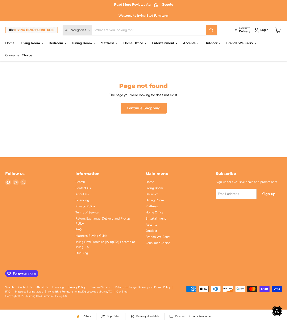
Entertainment (163, 43)
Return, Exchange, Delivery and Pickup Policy (142, 287)
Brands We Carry (240, 43)
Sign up (268, 193)
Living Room (31, 43)
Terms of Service (87, 212)
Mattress (108, 43)
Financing (82, 200)
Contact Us (83, 188)
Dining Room (82, 43)
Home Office (133, 43)
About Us (82, 194)
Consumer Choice (18, 55)
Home (9, 43)
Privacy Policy (85, 206)
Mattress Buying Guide (91, 236)
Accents (189, 43)
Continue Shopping (144, 108)
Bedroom (56, 43)
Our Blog (81, 253)
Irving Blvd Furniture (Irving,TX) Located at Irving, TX (80, 292)
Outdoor (211, 43)
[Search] (211, 30)
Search (80, 182)
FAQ (78, 230)
